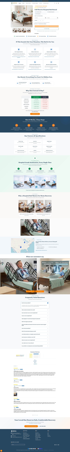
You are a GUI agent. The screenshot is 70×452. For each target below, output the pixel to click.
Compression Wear (38, 439)
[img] (16, 368)
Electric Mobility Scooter (26, 435)
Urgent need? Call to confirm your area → (41, 250)
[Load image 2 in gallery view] (19, 30)
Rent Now (30, 291)
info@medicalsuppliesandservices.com (17, 437)
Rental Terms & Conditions (42, 23)
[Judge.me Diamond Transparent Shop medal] (35, 361)
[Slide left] (12, 30)
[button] (20, 3)
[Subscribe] (24, 445)
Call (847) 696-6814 (45, 0)
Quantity (36, 20)
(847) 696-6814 (43, 426)
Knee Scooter (25, 437)
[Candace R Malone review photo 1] (15, 394)
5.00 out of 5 (22, 355)
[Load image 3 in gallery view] (24, 30)
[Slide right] (32, 30)
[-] (38, 20)
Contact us (49, 436)
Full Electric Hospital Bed (26, 438)
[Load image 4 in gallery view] (29, 30)
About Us (48, 435)
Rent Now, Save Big (36, 113)
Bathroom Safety (37, 436)
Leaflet (33, 252)
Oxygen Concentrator (26, 436)
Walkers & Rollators (38, 435)
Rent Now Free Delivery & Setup (31, 426)
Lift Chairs (36, 438)
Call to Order (47, 28)
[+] (43, 20)
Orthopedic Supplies (38, 437)
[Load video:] (35, 227)
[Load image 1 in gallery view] (15, 30)
